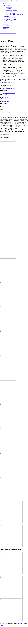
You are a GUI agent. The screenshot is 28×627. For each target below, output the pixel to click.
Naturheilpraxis (7, 5)
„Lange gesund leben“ (8, 93)
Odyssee (8, 8)
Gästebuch (6, 27)
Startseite (6, 4)
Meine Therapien (10, 11)
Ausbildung (6, 16)
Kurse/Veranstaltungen (9, 21)
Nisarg (2, 625)
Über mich (9, 7)
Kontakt (5, 24)
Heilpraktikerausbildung (12, 17)
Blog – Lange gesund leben (10, 19)
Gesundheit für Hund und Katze (14, 14)
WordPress (19, 623)
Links (4, 22)
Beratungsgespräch (11, 10)
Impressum (9, 25)
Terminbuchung (10, 13)
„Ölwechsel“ (5, 97)
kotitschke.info (13, 1)
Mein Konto (6, 28)
